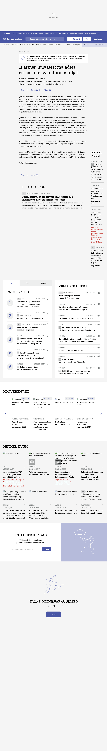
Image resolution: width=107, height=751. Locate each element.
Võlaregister (76, 45)
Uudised (20, 313)
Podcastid (30, 45)
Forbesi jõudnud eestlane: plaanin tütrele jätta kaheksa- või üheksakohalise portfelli (97, 171)
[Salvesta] (47, 299)
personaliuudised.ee (76, 33)
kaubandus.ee (63, 33)
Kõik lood (14, 45)
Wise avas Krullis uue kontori (71, 350)
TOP (4, 467)
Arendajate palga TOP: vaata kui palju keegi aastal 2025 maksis (12, 474)
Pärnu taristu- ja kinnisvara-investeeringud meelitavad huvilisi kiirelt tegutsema (47, 198)
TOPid (22, 45)
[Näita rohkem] (99, 33)
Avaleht (6, 45)
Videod (50, 45)
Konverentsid (41, 45)
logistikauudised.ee (51, 33)
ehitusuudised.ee (23, 33)
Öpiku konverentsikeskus (87, 419)
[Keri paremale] (101, 414)
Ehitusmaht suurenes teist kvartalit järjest (77, 318)
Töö (68, 45)
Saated (19, 336)
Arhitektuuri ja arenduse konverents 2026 (19, 424)
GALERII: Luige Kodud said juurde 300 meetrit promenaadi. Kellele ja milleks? (30, 355)
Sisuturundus (60, 45)
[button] (25, 549)
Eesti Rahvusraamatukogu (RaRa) (68, 419)
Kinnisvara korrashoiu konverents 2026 (84, 424)
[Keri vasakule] (5, 414)
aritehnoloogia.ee (90, 33)
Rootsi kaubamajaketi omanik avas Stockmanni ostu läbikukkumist (97, 196)
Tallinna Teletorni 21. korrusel (24, 419)
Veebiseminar (38, 419)
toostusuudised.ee (37, 33)
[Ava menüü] (13, 33)
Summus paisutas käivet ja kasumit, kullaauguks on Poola (64, 474)
